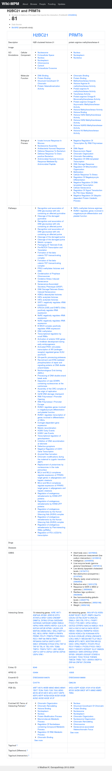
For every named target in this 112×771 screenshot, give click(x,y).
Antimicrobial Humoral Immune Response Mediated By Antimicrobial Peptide (51, 161)
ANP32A (36, 615)
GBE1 (82, 623)
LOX (61, 628)
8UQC (35, 698)
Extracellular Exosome (47, 68)
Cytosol (41, 65)
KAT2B (43, 628)
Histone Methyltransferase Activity (88, 109)
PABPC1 (84, 643)
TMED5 (72, 659)
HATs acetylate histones (48, 297)
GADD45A (58, 620)
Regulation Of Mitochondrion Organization (85, 168)
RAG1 (62, 636)
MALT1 (78, 638)
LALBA (56, 628)
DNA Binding (43, 75)
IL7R (64, 625)
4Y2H (88, 687)
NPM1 (45, 633)
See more (38, 740)
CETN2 (79, 617)
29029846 (78, 594)
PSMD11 (78, 646)
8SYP (40, 695)
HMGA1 (72, 630)
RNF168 (41, 638)
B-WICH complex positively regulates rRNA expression (49, 327)
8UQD (41, 698)
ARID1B (51, 615)
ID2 (83, 633)
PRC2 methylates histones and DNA (51, 269)
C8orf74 (97, 615)
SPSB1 (72, 654)
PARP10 (52, 633)
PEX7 (71, 646)
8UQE (46, 698)
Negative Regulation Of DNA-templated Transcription (86, 183)
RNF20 (49, 638)
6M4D (51, 687)
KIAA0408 (90, 633)
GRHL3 (94, 623)
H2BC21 (41, 35)
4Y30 (93, 687)
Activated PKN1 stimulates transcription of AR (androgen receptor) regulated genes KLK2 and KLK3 (51, 350)
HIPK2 (35, 625)
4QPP (76, 687)
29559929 (87, 589)
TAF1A (63, 643)
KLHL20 (72, 636)
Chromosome (43, 62)
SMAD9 (100, 649)
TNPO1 (36, 649)
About (25, 4)
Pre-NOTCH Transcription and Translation (50, 248)
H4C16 (84, 628)
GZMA (54, 623)
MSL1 (49, 630)
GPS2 (88, 623)
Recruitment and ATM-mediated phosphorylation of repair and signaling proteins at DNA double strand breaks (51, 363)
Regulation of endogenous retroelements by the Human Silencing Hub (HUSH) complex (51, 512)
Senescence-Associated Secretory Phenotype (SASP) (50, 285)
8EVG (35, 692)
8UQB (62, 695)
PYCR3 (86, 646)
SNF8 (81, 651)
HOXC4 (79, 633)
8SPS (61, 692)
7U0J (56, 690)
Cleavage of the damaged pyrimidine (48, 217)
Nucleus (41, 57)
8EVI (46, 692)
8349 (35, 667)
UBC (55, 649)
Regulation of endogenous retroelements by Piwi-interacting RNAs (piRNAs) (51, 527)
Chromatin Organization (83, 153)
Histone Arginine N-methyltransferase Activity (85, 84)
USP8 (35, 654)
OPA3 (77, 643)
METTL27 (92, 638)
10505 (71, 672)
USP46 (56, 651)
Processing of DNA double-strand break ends (52, 377)
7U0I (51, 690)
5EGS (71, 690)
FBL (82, 620)
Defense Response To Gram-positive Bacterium (50, 155)
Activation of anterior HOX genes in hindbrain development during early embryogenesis (51, 342)
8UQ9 (51, 695)
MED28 (85, 638)
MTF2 (77, 641)
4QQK (82, 687)
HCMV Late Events (46, 433)
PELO (97, 643)
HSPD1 (54, 625)
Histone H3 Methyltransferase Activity (86, 131)
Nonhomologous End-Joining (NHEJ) (50, 371)
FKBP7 (94, 620)
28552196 (96, 602)
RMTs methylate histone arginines (88, 208)
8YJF (52, 698)
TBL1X (42, 646)
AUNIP (72, 615)
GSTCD (72, 625)
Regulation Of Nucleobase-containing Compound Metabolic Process (51, 727)
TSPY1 (49, 649)
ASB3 (100, 612)
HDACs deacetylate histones (50, 294)
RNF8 (54, 638)
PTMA (56, 636)
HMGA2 (79, 630)
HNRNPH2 (87, 630)
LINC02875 (96, 636)
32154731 (84, 571)
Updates (61, 4)
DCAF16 (86, 617)
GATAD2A (37, 623)
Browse (33, 4)
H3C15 (78, 628)
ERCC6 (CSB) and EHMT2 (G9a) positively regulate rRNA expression (51, 310)
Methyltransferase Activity (85, 80)
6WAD (99, 690)
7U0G (46, 690)
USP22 (49, 651)
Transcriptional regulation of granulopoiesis (49, 437)
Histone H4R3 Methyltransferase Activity (87, 116)
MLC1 (99, 638)
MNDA (71, 641)
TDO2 (80, 657)
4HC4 (71, 687)
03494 (35, 672)
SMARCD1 (73, 651)
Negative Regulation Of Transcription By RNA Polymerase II (88, 143)
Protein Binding (44, 78)
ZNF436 (72, 662)
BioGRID (15, 27)
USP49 (62, 651)
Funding (52, 4)
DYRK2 (44, 620)
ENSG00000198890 (77, 677)
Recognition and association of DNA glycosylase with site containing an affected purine (51, 224)
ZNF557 (79, 662)
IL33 (59, 625)
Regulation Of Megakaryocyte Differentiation (86, 178)
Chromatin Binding (81, 75)
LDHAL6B (80, 636)
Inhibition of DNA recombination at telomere (51, 442)
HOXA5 (72, 633)
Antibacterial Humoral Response (51, 148)
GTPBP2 (79, 625)
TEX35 (86, 657)
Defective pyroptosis (46, 446)
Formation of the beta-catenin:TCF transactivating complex (49, 255)
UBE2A (61, 649)
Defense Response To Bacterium (51, 151)
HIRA (41, 625)
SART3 (52, 641)
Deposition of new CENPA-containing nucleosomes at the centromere (50, 383)
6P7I (88, 690)
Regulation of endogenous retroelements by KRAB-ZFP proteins (50, 496)
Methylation (78, 172)
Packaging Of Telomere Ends (50, 244)
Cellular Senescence (82, 187)
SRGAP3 (79, 654)
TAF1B (36, 646)
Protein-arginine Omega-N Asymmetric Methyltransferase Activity (86, 104)
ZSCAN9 (87, 662)
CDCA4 (72, 617)
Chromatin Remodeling (83, 156)
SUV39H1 (73, 657)
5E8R (98, 687)
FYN (77, 623)
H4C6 (90, 628)
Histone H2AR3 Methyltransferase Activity (88, 126)
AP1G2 (94, 612)
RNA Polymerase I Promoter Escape (50, 403)
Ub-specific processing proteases (52, 357)
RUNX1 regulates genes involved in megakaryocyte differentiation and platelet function (51, 410)
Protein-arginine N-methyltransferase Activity (85, 90)
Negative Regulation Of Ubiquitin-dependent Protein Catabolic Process (88, 198)
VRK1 (40, 654)
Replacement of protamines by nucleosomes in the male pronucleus (50, 467)
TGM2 (57, 646)
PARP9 (60, 633)
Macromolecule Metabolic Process (48, 720)
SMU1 (35, 643)
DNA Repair (78, 148)
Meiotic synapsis (45, 242)
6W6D (93, 690)
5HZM (77, 690)
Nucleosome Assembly (47, 145)
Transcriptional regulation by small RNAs (49, 335)
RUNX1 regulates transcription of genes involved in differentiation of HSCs (51, 417)
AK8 (89, 612)
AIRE (53, 612)
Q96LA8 (72, 682)
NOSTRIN (90, 641)
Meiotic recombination (47, 427)
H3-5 (101, 625)
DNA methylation (45, 331)
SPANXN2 (43, 643)
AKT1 (58, 612)
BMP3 (90, 615)
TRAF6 (43, 649)
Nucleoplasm (43, 60)
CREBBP (57, 617)
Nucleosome (43, 52)
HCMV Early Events (46, 430)
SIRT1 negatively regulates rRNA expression (52, 303)
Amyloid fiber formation (47, 454)
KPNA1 (49, 628)
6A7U (40, 687)
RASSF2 (79, 649)
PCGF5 (91, 643)
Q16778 (36, 682)
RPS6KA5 (37, 641)
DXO (78, 620)
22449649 (89, 560)
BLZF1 (85, 615)
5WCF (82, 690)
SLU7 (94, 649)
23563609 (78, 581)
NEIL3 (39, 633)
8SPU (35, 695)
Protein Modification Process (50, 716)
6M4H (62, 687)
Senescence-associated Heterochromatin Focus (84, 728)
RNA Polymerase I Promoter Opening (50, 397)
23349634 (72, 15)
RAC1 (98, 646)
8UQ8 (46, 695)
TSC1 (84, 659)
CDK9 (49, 617)
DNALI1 (72, 620)
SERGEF (87, 649)
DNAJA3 (93, 617)
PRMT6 (76, 35)
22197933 (78, 576)
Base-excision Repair (82, 151)
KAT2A (36, 628)
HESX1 (96, 628)
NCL (35, 633)
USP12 (36, 651)
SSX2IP (87, 654)
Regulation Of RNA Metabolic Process (50, 733)
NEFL (82, 641)
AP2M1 (44, 615)
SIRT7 (58, 641)
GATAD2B (46, 623)
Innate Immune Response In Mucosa (50, 141)
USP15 (43, 651)
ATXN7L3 (37, 617)
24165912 (96, 558)
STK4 (57, 643)
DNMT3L (36, 620)
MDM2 (44, 630)
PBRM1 (36, 636)
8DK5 (60, 690)
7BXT (35, 690)
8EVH (40, 692)
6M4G (57, 687)
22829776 (84, 599)
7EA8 (40, 690)
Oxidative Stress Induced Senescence (48, 280)
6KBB (45, 687)
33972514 (97, 565)
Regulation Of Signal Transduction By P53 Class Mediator (88, 191)
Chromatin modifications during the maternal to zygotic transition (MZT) (51, 459)
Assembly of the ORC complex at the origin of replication (52, 390)
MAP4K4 (37, 630)
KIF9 (97, 633)
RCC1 (35, 638)
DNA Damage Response (84, 164)
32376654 (92, 552)
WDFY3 (98, 659)
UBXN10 (90, 659)
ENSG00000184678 (41, 677)
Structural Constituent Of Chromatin (48, 82)
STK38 (51, 643)
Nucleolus (78, 57)
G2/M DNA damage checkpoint (51, 393)
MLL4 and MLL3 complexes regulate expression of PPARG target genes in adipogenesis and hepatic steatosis (51, 476)
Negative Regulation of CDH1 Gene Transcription (50, 450)
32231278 (92, 584)
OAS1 (71, 643)
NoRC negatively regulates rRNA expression (51, 316)
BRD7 (44, 617)
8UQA (57, 695)
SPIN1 (95, 651)
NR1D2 (98, 641)
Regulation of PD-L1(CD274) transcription (49, 534)
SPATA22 (88, 651)
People (42, 4)
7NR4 (71, 692)
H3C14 (72, 628)
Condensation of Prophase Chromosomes (49, 274)
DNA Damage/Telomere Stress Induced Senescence (51, 290)
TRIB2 (78, 659)
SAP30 (45, 641)
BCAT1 (78, 615)
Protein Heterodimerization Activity (49, 87)
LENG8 (88, 636)
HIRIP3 (47, 625)
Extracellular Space (46, 55)
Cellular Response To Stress (86, 174)
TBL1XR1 (50, 646)
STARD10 (95, 654)
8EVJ (51, 692)
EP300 (50, 620)
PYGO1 (92, 646)
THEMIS (93, 657)
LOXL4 (71, 638)
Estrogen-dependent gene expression (48, 424)
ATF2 (57, 615)
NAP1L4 (61, 630)
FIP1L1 (87, 620)
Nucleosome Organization (84, 719)
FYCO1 (72, 623)
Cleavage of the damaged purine (51, 236)
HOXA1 (96, 630)
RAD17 (72, 649)
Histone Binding (80, 112)
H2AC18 (87, 625)
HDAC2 (60, 623)
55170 (71, 667)
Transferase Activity (82, 93)
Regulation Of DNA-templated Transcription (86, 160)
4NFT (35, 687)
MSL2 (55, 630)
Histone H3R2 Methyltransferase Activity (87, 121)
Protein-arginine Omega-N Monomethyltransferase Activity (87, 97)
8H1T (56, 692)
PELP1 (43, 636)
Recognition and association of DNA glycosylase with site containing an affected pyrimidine (51, 211)
